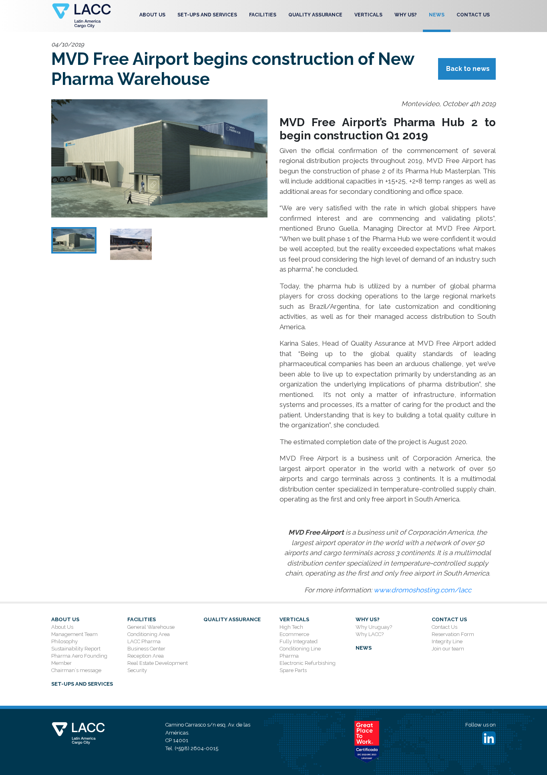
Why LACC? (370, 634)
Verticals (368, 15)
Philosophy (64, 641)
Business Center (146, 649)
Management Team (74, 634)
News (436, 15)
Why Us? (405, 15)
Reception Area (145, 656)
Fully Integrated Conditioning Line (300, 645)
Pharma (289, 656)
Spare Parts (293, 670)
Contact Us (473, 15)
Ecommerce (294, 634)
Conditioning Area (148, 634)
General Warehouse (151, 627)
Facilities (262, 15)
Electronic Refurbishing (308, 663)
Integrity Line (447, 641)
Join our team (448, 649)
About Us (152, 15)
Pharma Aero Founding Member (79, 659)
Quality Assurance (315, 15)
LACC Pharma (144, 641)
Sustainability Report (76, 649)
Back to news (468, 68)
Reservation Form (453, 634)
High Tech (291, 627)
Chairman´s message (76, 670)
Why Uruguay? (374, 627)
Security (137, 670)
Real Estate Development (157, 663)
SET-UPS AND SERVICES (207, 15)
